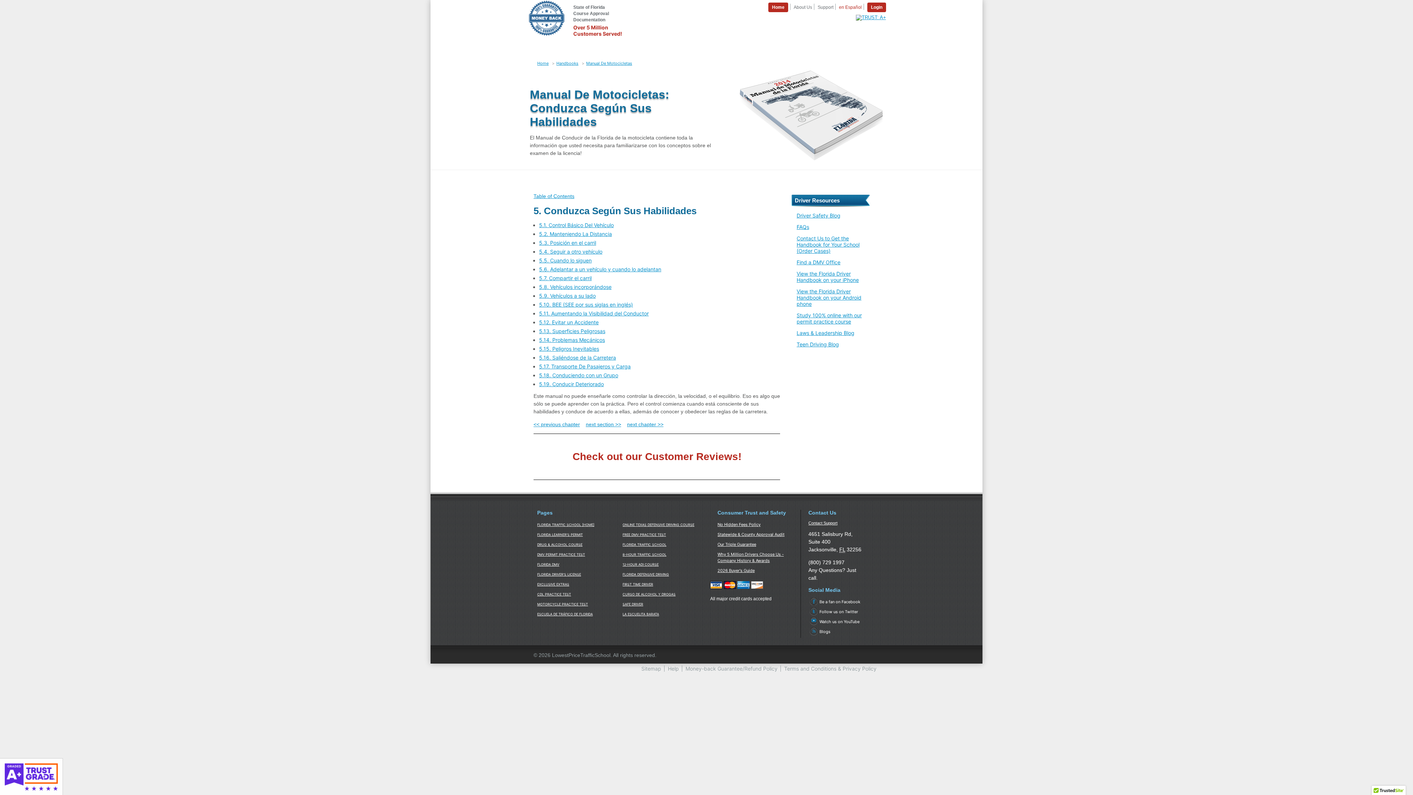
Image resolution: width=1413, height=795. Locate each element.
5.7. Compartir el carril (565, 278)
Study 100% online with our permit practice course (829, 318)
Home (543, 63)
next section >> (603, 424)
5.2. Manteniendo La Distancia (575, 234)
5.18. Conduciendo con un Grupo (578, 375)
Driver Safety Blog (818, 215)
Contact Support (822, 523)
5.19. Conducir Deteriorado (571, 384)
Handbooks (567, 63)
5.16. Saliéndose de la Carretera (577, 357)
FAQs (803, 227)
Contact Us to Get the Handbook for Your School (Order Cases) (828, 244)
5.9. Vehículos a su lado (567, 296)
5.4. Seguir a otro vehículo (570, 251)
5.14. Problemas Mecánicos (572, 340)
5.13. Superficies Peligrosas (572, 331)
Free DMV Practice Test (644, 535)
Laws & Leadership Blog (825, 333)
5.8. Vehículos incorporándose (575, 287)
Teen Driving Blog (818, 344)
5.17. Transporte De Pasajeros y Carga (585, 366)
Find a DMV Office (818, 262)
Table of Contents (554, 196)
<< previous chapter (557, 424)
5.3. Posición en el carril (567, 243)
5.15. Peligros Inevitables (569, 349)
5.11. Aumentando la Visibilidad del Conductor (594, 313)
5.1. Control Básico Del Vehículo (576, 225)
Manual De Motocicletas (609, 63)
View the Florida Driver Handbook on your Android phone (829, 297)
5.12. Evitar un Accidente (569, 322)
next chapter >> (645, 424)
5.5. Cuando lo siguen (565, 260)
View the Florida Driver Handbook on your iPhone (828, 277)
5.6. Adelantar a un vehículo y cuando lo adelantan (600, 269)
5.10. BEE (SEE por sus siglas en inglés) (586, 304)
